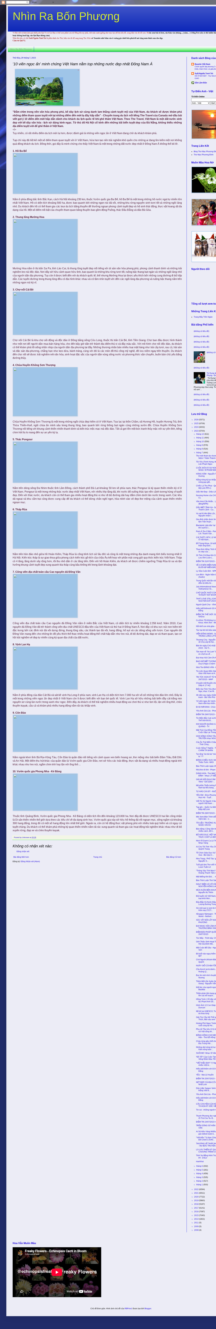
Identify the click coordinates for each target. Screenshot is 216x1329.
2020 (196, 1197)
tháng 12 (200, 434)
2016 (196, 1211)
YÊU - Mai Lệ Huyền (205, 1075)
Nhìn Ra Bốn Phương (66, 16)
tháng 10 (200, 441)
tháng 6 (199, 1166)
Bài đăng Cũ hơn (173, 857)
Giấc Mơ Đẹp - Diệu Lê (206, 492)
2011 (196, 1223)
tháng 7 (199, 453)
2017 (196, 1208)
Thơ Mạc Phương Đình (203, 155)
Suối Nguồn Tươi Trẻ (204, 73)
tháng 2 (199, 1181)
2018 (196, 1204)
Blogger (148, 1308)
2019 (196, 1200)
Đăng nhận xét (23, 851)
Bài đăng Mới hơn (21, 857)
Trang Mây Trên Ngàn (203, 317)
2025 (196, 423)
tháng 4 (199, 1173)
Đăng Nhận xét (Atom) (30, 861)
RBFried (128, 1308)
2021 (196, 1193)
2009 (196, 1226)
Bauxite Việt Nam (202, 64)
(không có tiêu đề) (201, 331)
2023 (196, 431)
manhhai (200, 1161)
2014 (196, 1219)
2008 (196, 1230)
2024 (196, 427)
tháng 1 (199, 1185)
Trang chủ (97, 857)
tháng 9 (199, 445)
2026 (196, 420)
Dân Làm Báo (201, 83)
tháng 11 (200, 438)
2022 (196, 1189)
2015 (196, 1215)
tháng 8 (199, 449)
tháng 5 (199, 1170)
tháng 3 (199, 1177)
